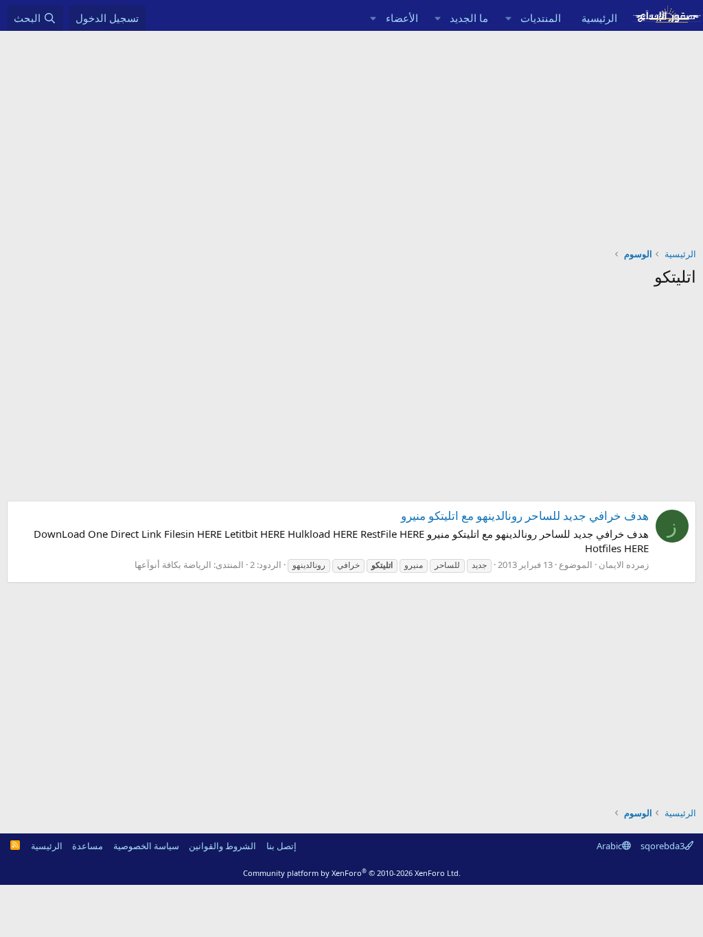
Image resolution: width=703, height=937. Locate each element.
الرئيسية (599, 18)
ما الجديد (469, 18)
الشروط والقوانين (222, 846)
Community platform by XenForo (352, 873)
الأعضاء (402, 18)
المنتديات (540, 18)
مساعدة (87, 846)
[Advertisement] (351, 134)
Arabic (609, 846)
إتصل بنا (281, 846)
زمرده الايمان (624, 564)
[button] (508, 18)
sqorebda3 (662, 846)
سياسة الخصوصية (146, 846)
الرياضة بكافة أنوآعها (173, 564)
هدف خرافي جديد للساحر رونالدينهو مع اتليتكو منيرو (525, 515)
